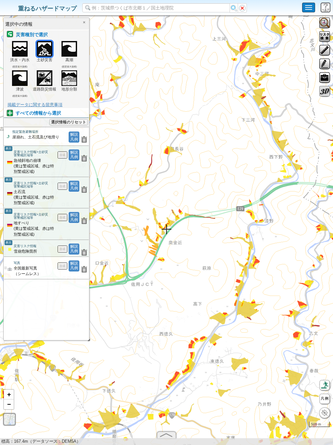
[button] (9, 394)
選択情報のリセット (68, 122)
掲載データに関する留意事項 (34, 104)
